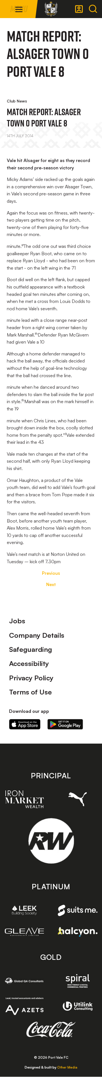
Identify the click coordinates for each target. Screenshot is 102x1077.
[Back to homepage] (51, 9)
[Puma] (77, 799)
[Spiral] (77, 981)
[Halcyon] (77, 932)
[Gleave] (24, 932)
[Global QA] (24, 981)
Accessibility (29, 663)
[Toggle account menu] (79, 9)
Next (51, 584)
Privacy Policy (31, 678)
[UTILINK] (77, 1006)
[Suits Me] (77, 910)
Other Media (67, 1067)
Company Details (36, 635)
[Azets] (24, 1006)
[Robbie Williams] (51, 841)
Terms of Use (30, 692)
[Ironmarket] (24, 799)
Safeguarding (30, 649)
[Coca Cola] (51, 1029)
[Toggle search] (93, 9)
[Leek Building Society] (24, 910)
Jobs (17, 621)
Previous (51, 573)
